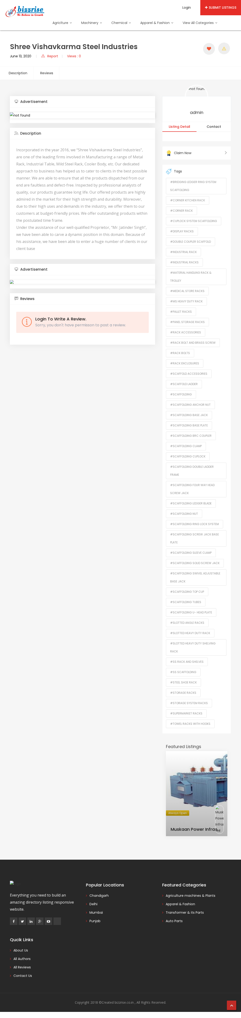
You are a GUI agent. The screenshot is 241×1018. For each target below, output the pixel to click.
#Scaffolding (181, 394)
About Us (20, 950)
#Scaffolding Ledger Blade (191, 503)
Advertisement (33, 101)
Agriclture (60, 22)
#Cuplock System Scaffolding (193, 221)
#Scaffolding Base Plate (189, 425)
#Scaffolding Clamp (186, 446)
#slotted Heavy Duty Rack (190, 633)
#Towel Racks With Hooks (190, 724)
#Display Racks (182, 231)
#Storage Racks (183, 693)
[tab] (82, 102)
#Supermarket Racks (186, 713)
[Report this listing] (224, 48)
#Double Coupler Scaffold (190, 242)
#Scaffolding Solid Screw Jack (195, 563)
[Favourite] (209, 49)
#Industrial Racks (184, 262)
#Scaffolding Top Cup (187, 592)
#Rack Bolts (180, 353)
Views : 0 (74, 56)
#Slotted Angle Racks (187, 623)
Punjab (94, 921)
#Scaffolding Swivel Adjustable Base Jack (195, 577)
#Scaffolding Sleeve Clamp (191, 553)
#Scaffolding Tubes (185, 602)
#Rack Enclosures (184, 363)
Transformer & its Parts (185, 912)
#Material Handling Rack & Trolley (190, 277)
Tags (178, 171)
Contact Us (22, 975)
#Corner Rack (181, 211)
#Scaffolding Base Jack (189, 415)
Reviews (46, 73)
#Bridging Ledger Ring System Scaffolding (193, 186)
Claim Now (182, 153)
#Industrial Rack (183, 252)
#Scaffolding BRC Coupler (191, 436)
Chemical (119, 22)
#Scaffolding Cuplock (187, 456)
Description (18, 73)
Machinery (90, 22)
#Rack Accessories (185, 332)
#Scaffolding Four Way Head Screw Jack (192, 489)
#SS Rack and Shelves (187, 662)
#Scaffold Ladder (184, 384)
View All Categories (199, 22)
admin (196, 112)
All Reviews (22, 967)
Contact (214, 126)
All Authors (22, 958)
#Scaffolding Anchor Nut (190, 405)
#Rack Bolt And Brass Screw (193, 343)
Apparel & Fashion (155, 22)
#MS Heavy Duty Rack (186, 301)
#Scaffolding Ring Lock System (194, 524)
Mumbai (96, 912)
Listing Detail (179, 126)
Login (186, 7)
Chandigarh (99, 895)
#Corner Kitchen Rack (187, 200)
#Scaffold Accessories (188, 374)
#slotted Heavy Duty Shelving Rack (193, 647)
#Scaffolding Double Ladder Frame (192, 471)
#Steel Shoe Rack (183, 682)
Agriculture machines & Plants (190, 895)
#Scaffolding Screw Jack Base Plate (194, 538)
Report (52, 56)
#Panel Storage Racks (187, 322)
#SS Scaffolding (183, 672)
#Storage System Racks (189, 703)
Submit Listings (222, 7)
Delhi (93, 904)
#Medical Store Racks (187, 291)
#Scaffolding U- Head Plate (191, 612)
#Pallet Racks (181, 312)
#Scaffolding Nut (184, 514)
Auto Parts (174, 921)
